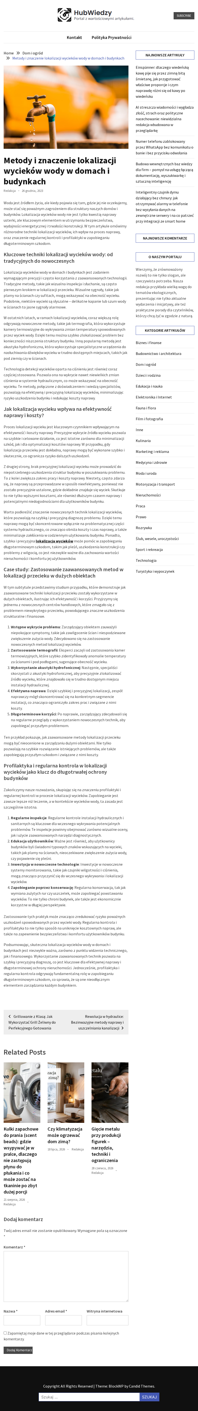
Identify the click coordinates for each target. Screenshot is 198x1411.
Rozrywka (144, 527)
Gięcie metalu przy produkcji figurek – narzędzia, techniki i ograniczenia (106, 1144)
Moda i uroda (146, 473)
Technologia (146, 560)
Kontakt (74, 37)
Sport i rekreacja (149, 549)
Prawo (141, 516)
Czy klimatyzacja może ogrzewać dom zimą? (65, 1135)
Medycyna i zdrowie (151, 462)
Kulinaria (143, 440)
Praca (140, 505)
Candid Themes (141, 1386)
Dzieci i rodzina (148, 375)
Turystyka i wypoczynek (155, 571)
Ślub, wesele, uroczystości (157, 538)
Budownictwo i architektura (158, 353)
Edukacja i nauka (149, 386)
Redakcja (10, 191)
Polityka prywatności (111, 37)
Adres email (56, 1311)
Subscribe (184, 16)
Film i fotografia (149, 418)
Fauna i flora (146, 407)
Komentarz (14, 1247)
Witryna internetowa (104, 1311)
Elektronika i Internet (154, 397)
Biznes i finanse (149, 342)
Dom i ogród (146, 364)
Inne (139, 429)
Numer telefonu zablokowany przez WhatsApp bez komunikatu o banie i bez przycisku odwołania (164, 147)
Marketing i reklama (152, 451)
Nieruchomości (148, 495)
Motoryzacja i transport (155, 484)
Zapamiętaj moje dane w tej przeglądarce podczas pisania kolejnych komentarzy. (61, 1336)
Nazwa (11, 1311)
